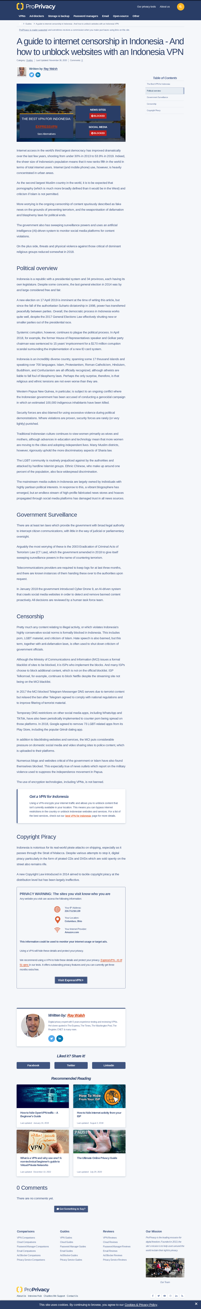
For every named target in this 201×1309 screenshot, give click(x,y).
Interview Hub (35, 1296)
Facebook (33, 1065)
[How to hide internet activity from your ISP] (99, 1106)
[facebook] (153, 1296)
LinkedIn (109, 1065)
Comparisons (25, 1231)
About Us (21, 1296)
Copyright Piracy (153, 110)
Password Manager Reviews (116, 1246)
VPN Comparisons (26, 1237)
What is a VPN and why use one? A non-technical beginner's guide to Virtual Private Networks (41, 1161)
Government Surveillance (157, 97)
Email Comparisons (26, 1251)
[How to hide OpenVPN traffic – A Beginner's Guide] (43, 1106)
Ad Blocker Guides (69, 1255)
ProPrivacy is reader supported (33, 30)
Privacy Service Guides (71, 1260)
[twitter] (31, 74)
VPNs (22, 16)
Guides (28, 24)
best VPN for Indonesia (78, 815)
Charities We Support (54, 1296)
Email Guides (66, 1251)
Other (136, 16)
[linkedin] (37, 74)
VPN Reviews (110, 1237)
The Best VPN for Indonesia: (158, 84)
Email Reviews (110, 1251)
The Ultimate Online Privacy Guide (97, 1158)
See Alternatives (46, 133)
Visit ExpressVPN (69, 980)
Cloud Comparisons (26, 1242)
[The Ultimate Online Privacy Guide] (99, 1153)
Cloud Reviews (110, 1242)
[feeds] (182, 1296)
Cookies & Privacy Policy (141, 1304)
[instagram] (170, 1296)
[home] (20, 24)
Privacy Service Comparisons (31, 1260)
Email (105, 16)
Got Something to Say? (72, 1209)
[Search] (180, 6)
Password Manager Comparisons (33, 1246)
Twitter (71, 1065)
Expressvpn (46, 126)
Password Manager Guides (73, 1246)
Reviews (108, 1231)
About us (165, 6)
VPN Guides (66, 1237)
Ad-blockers (36, 16)
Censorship (151, 104)
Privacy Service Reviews (115, 1260)
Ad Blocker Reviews (112, 1255)
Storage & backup (58, 16)
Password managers (86, 16)
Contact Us (72, 1296)
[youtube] (164, 1296)
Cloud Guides (66, 1242)
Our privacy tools (146, 6)
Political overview (154, 91)
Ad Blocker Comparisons (29, 1255)
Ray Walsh (50, 68)
